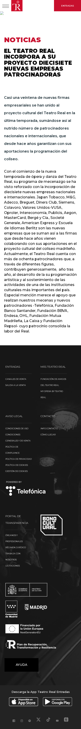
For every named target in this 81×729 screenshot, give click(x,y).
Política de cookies (16, 465)
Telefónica (25, 489)
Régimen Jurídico (15, 547)
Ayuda (21, 665)
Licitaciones (12, 565)
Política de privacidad (18, 459)
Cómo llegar (48, 434)
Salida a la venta (15, 385)
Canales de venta (15, 379)
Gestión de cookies (16, 471)
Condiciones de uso (16, 428)
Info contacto (49, 428)
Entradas (67, 5)
